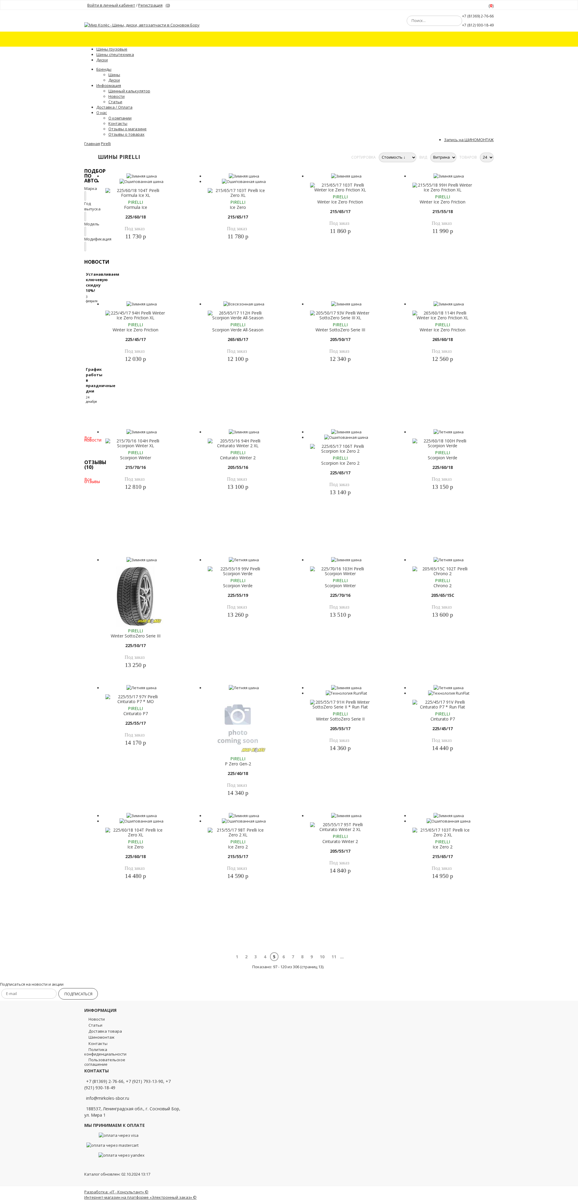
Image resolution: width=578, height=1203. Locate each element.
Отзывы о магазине (127, 129)
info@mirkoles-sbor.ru (107, 1098)
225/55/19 (238, 595)
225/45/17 (135, 339)
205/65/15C (442, 595)
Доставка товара (105, 1031)
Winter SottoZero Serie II (340, 719)
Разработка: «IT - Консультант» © (116, 1192)
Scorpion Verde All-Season (237, 330)
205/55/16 (238, 467)
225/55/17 (135, 723)
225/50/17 (135, 645)
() (168, 5)
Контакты (98, 1043)
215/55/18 (442, 211)
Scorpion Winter (135, 457)
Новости (116, 96)
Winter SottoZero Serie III (340, 330)
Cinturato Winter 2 (238, 457)
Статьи (115, 101)
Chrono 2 (443, 585)
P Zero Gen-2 (238, 764)
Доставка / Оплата (114, 107)
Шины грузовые (111, 49)
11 (333, 957)
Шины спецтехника (115, 54)
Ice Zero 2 (238, 847)
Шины (114, 74)
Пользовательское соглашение (104, 1062)
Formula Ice (135, 207)
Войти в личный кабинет (111, 5)
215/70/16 (135, 467)
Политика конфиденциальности (105, 1052)
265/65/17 (238, 339)
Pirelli (135, 202)
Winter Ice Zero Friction (340, 202)
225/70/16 (340, 595)
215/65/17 (238, 217)
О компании (120, 118)
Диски (102, 60)
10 (322, 957)
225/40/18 (238, 773)
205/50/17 (340, 339)
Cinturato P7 (135, 713)
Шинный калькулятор (129, 91)
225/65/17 (340, 473)
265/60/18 (442, 339)
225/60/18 (135, 217)
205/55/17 (340, 728)
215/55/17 (238, 856)
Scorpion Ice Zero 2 (340, 463)
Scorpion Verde (442, 457)
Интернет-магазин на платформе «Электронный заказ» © (140, 1197)
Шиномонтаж (101, 1037)
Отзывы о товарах (126, 134)
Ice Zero (238, 207)
